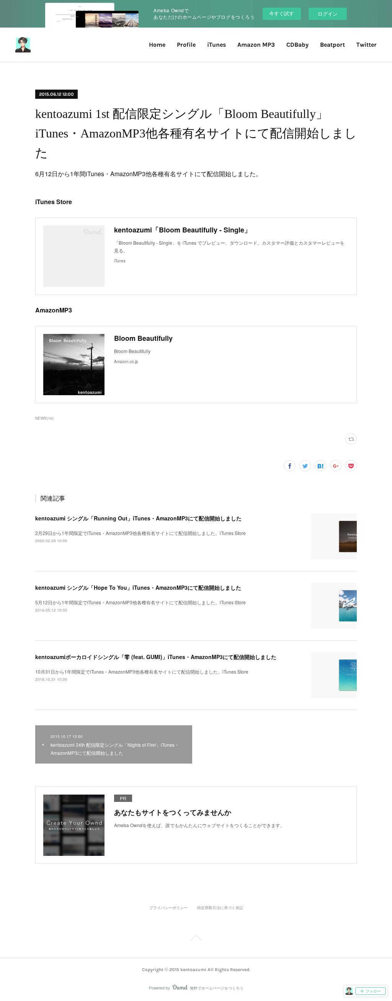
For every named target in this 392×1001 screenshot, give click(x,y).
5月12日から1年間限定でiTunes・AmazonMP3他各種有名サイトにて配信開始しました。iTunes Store (140, 602)
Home (157, 44)
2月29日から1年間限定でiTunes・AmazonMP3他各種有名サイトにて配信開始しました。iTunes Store (140, 533)
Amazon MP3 (256, 44)
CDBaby (297, 44)
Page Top (196, 939)
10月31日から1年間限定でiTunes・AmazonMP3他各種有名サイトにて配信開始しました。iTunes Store (141, 671)
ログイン (328, 13)
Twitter (366, 44)
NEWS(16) (44, 418)
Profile (186, 44)
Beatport (332, 44)
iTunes (216, 44)
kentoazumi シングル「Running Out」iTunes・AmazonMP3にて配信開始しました (138, 518)
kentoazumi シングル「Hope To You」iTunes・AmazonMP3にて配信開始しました (138, 587)
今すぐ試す (281, 13)
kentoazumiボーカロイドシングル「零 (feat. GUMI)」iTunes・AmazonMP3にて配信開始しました (155, 657)
